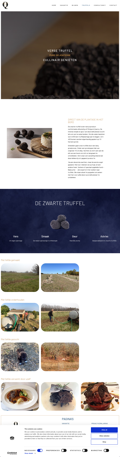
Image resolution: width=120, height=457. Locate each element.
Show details (29, 453)
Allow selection (104, 436)
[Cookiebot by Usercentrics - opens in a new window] (12, 453)
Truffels (86, 5)
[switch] (64, 450)
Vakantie (64, 5)
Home (54, 5)
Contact (113, 5)
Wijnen (75, 5)
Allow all (104, 430)
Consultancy (100, 5)
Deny (104, 442)
